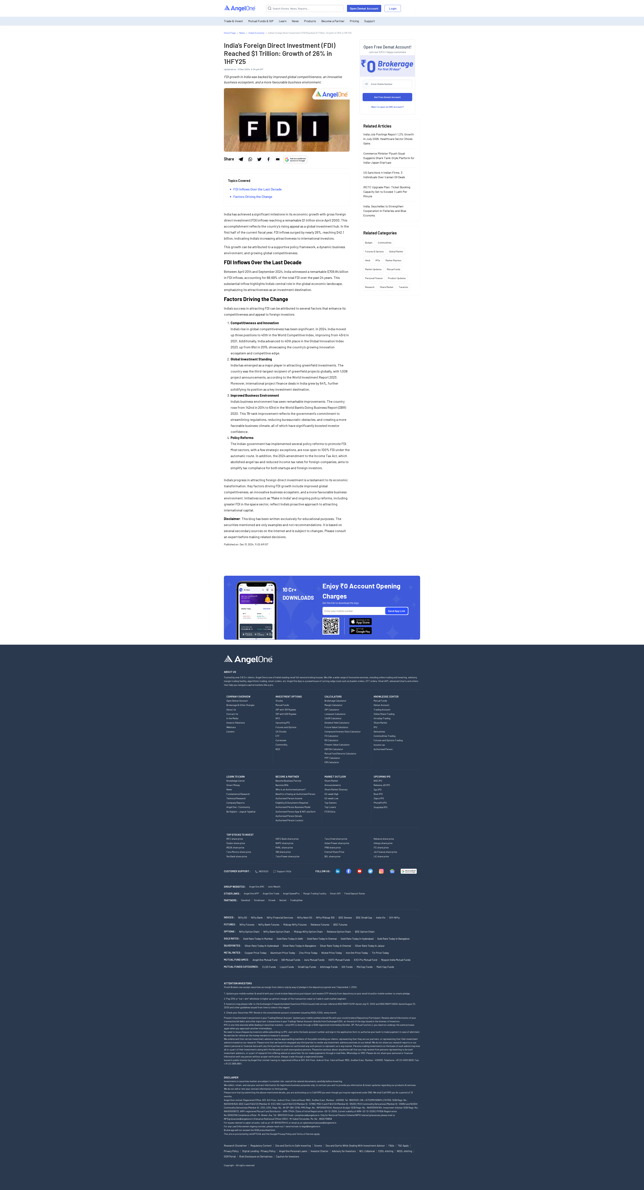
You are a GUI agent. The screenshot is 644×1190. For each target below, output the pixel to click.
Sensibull (245, 900)
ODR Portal (230, 1156)
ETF (278, 735)
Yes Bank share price (236, 856)
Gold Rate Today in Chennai (322, 938)
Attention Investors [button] (238, 983)
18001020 (263, 871)
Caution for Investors (287, 1156)
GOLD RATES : (232, 938)
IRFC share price (234, 838)
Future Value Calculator (336, 727)
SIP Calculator (332, 709)
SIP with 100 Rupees (286, 709)
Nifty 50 (242, 917)
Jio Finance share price (385, 851)
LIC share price (381, 856)
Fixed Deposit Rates (354, 893)
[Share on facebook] (268, 159)
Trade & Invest (233, 21)
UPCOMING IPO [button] (382, 776)
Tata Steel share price (336, 838)
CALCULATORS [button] (333, 696)
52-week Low (331, 798)
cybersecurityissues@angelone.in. (320, 1122)
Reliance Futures (320, 924)
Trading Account (382, 709)
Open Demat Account (364, 8)
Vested (282, 900)
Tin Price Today (380, 952)
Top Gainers (331, 802)
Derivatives (379, 731)
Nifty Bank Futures (268, 924)
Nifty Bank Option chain (276, 931)
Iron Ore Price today (357, 952)
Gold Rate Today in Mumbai (258, 938)
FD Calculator (331, 735)
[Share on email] (277, 159)
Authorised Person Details (289, 815)
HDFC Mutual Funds (339, 959)
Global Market (396, 251)
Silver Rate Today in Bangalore (299, 945)
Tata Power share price (287, 856)
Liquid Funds (287, 966)
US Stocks (281, 731)
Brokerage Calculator (335, 700)
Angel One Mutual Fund (265, 959)
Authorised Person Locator (289, 820)
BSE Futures (340, 924)
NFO (278, 718)
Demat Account (381, 705)
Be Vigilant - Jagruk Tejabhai (240, 811)
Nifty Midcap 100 (325, 917)
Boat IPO (378, 793)
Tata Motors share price (238, 851)
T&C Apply (403, 1145)
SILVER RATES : (232, 945)
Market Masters (393, 260)
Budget (368, 242)
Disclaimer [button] (231, 1077)
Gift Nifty (394, 917)
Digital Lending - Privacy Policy (259, 1151)
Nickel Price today (331, 952)
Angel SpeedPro (291, 893)
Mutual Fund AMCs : (236, 959)
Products (310, 21)
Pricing (354, 21)
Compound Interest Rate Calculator (343, 731)
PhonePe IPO (380, 802)
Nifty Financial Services (280, 917)
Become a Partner (332, 21)
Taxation (403, 287)
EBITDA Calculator (334, 749)
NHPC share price (284, 843)
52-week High (331, 793)
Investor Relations (235, 722)
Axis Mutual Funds (314, 959)
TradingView (296, 900)
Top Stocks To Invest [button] (240, 834)
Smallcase (259, 900)
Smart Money (233, 785)
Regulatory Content (261, 1145)
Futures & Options (374, 251)
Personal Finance (374, 278)
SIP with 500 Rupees (286, 713)
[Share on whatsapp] (250, 159)
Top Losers (330, 807)
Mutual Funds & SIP (261, 21)
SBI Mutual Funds (290, 959)
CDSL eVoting (385, 1151)
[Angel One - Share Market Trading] (240, 8)
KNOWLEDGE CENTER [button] (386, 696)
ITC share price (381, 847)
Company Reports (235, 802)
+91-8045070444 (279, 1122)
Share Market (386, 287)
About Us (231, 709)
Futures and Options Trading (388, 740)
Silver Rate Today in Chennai (335, 945)
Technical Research (236, 798)
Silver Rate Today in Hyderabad (262, 945)
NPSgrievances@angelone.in (238, 1118)
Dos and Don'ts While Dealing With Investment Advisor (355, 1145)
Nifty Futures (246, 924)
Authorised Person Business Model (293, 807)
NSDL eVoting (404, 1151)
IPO (375, 727)
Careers (230, 731)
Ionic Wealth (274, 886)
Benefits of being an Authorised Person (295, 793)
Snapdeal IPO (380, 807)
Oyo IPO (378, 789)
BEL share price (332, 856)
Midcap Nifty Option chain (308, 931)
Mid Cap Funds (365, 966)
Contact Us (232, 713)
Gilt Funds (347, 966)
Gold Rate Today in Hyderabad (357, 938)
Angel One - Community (238, 807)
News (295, 21)
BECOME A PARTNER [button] (287, 776)
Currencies (281, 740)
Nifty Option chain (249, 931)
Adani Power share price (337, 843)
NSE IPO (378, 780)
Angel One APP (251, 893)
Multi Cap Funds (385, 966)
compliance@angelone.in (306, 1115)
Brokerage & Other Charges (240, 705)
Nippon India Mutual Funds (396, 959)
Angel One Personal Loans (293, 1151)
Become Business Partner (288, 780)
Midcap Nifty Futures (295, 924)
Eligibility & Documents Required (292, 802)
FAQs (391, 1145)
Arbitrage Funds (329, 966)
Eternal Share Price (334, 851)
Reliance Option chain (339, 931)
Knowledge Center (235, 780)
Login (392, 8)
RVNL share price (284, 847)
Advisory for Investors (344, 1151)
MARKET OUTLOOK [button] (335, 776)
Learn (282, 21)
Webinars (231, 727)
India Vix (380, 917)
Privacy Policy (285, 1133)
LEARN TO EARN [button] (235, 776)
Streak (271, 900)
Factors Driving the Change (252, 196)
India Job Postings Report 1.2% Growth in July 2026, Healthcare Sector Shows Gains (388, 138)
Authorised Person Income (289, 798)
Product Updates (397, 278)
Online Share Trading (384, 713)
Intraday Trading (382, 718)
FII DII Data (330, 811)
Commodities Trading (384, 735)
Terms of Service (305, 1133)
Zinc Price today (308, 952)
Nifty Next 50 (304, 917)
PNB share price (333, 847)
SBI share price (283, 851)
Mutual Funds (393, 269)
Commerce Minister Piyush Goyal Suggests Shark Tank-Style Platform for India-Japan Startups (388, 158)
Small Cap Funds (307, 966)
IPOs (377, 260)
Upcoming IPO (283, 722)
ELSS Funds (269, 966)
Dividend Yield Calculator (337, 722)
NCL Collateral (367, 1151)
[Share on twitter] (259, 159)
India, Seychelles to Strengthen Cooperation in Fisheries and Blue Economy (384, 210)
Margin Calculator (333, 705)
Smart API (335, 893)
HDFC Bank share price (287, 838)
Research (369, 287)
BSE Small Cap (364, 917)
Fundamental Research (238, 793)
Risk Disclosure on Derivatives (256, 1156)
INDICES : (229, 917)
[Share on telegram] (240, 159)
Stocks (279, 700)
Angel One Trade (271, 893)
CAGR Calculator (333, 718)
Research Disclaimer (235, 1145)
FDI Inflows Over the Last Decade (257, 189)
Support (369, 21)
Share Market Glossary (336, 789)
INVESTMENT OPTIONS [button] (289, 696)
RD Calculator (331, 740)
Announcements (333, 785)
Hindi (367, 260)
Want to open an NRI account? (387, 106)
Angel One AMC (256, 886)
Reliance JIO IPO (382, 785)
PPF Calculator (332, 757)
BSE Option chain (364, 931)
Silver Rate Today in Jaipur (370, 945)
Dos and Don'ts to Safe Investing (293, 1145)
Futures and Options (286, 727)
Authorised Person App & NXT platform (295, 811)
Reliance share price (384, 838)
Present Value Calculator (337, 744)
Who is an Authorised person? (291, 789)
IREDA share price (235, 847)
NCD (278, 749)
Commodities (384, 242)
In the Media (232, 718)
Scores (318, 1145)
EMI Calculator (332, 762)
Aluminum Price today (282, 952)
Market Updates (373, 269)
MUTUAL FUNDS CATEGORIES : (241, 966)
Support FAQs (284, 871)
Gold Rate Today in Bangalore (393, 938)
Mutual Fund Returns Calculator (340, 753)
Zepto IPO (379, 798)
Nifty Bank (257, 917)
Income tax (379, 744)
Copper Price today (255, 952)
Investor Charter (319, 1151)
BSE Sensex (345, 917)
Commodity (281, 744)
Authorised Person (383, 749)
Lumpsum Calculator (335, 713)
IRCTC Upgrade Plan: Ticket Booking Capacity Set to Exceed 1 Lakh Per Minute (386, 191)
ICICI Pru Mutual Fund (365, 959)
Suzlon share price (235, 843)
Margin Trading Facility (314, 893)
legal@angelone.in (311, 1126)
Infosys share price (383, 843)
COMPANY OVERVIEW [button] (238, 696)
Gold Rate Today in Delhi (290, 938)
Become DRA (282, 785)
